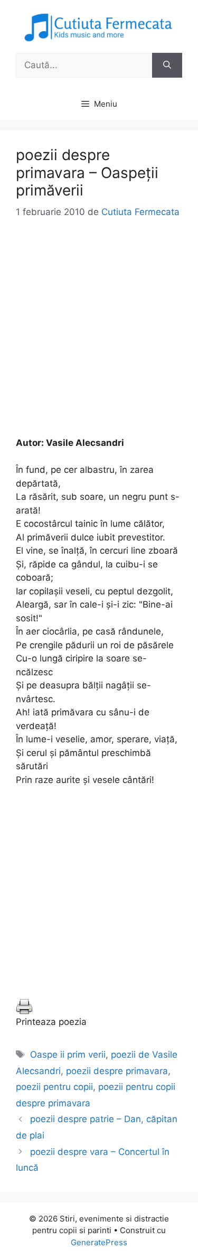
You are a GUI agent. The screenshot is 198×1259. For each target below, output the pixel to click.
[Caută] (167, 65)
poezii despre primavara (117, 1071)
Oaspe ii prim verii (68, 1054)
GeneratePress (99, 1242)
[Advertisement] (99, 337)
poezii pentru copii (54, 1086)
